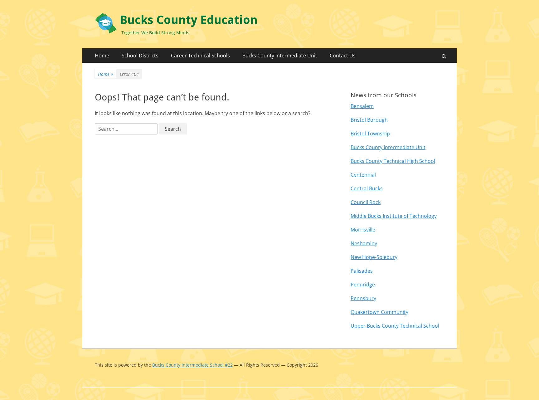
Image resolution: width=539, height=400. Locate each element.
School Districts (140, 55)
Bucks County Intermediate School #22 (192, 365)
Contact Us (343, 55)
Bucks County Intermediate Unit (279, 55)
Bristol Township (370, 133)
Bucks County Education (189, 20)
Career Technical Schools (200, 55)
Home (102, 55)
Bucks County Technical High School (393, 161)
